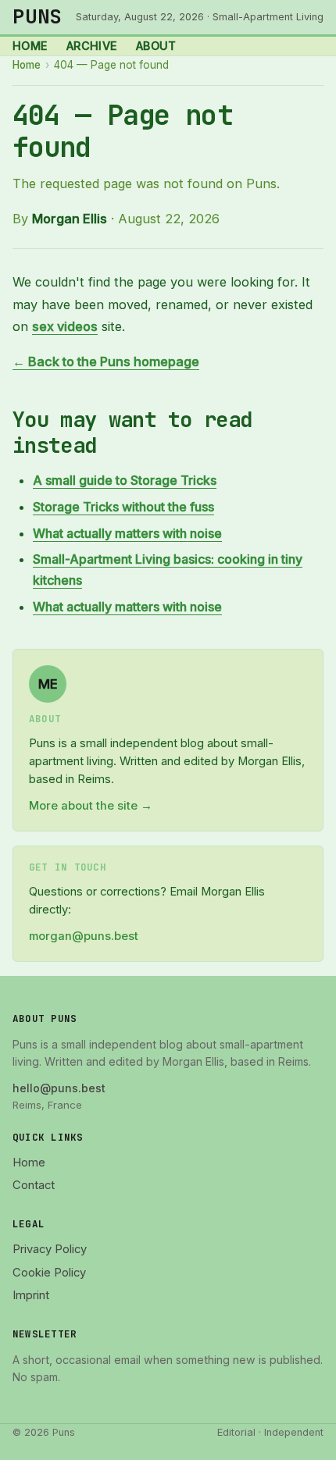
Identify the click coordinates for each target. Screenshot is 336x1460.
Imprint (31, 1295)
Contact (34, 1185)
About (156, 45)
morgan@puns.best (83, 936)
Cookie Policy (49, 1273)
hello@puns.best (59, 1088)
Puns (38, 16)
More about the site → (90, 806)
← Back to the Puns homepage (106, 361)
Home (30, 45)
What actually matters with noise (127, 533)
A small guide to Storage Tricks (124, 480)
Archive (91, 45)
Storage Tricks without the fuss (123, 507)
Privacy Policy (50, 1249)
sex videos (65, 326)
